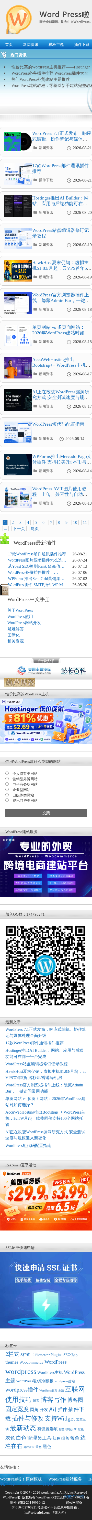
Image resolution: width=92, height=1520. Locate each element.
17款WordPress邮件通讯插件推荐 (37, 554)
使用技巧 (18, 1399)
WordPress (55, 1362)
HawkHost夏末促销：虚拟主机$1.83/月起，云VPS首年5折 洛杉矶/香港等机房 (61, 268)
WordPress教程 (48, 1390)
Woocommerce (31, 1362)
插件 (62, 1409)
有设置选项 (47, 1429)
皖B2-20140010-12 (31, 1502)
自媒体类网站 (23, 795)
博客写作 (53, 1399)
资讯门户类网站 (25, 801)
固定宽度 (17, 1409)
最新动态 (23, 1428)
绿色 (65, 1438)
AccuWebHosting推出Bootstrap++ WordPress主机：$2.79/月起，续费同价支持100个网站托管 (61, 368)
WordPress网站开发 (24, 623)
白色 (21, 1438)
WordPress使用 (20, 616)
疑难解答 (15, 629)
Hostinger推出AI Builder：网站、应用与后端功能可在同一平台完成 (60, 203)
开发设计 (48, 1409)
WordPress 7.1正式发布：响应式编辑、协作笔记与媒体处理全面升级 (61, 139)
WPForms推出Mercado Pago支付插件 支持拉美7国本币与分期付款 (61, 462)
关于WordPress (20, 610)
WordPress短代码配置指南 (58, 424)
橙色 (81, 1429)
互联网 (75, 1389)
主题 (61, 1390)
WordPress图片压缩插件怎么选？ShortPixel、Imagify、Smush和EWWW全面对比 (37, 560)
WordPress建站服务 (65, 1479)
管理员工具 (39, 1438)
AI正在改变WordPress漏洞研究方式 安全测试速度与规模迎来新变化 (60, 397)
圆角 (34, 1409)
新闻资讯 (30, 45)
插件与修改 (28, 1418)
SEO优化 (70, 1355)
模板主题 (56, 45)
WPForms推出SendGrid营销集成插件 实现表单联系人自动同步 (36, 579)
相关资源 (15, 641)
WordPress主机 (50, 1372)
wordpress (20, 1371)
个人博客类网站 (25, 774)
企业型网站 (21, 790)
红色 (56, 1438)
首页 (9, 45)
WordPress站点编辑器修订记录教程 (36, 1064)
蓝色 (74, 1438)
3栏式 (25, 1355)
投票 (46, 813)
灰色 (10, 1438)
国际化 (13, 635)
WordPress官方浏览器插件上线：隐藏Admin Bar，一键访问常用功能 (61, 300)
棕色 (61, 1429)
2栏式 (12, 1354)
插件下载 (46, 180)
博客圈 (75, 1400)
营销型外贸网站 (25, 779)
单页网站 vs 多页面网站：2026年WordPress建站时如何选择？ (60, 333)
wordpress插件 (21, 1390)
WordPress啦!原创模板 (34, 1381)
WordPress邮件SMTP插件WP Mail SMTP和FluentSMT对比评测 (37, 585)
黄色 (39, 1447)
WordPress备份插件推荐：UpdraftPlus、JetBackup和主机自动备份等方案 (36, 573)
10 (75, 522)
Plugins (56, 1355)
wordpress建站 (64, 1381)
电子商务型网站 (25, 784)
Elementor (42, 1355)
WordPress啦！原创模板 (21, 1479)
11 (85, 522)
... (5, 528)
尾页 (35, 528)
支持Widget (60, 1418)
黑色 (47, 1446)
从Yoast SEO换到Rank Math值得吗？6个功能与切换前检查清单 (36, 566)
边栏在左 (28, 1447)
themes (11, 1362)
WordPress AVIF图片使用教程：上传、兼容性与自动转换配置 (59, 494)
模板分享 (71, 1429)
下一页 (19, 528)
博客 (36, 1401)
